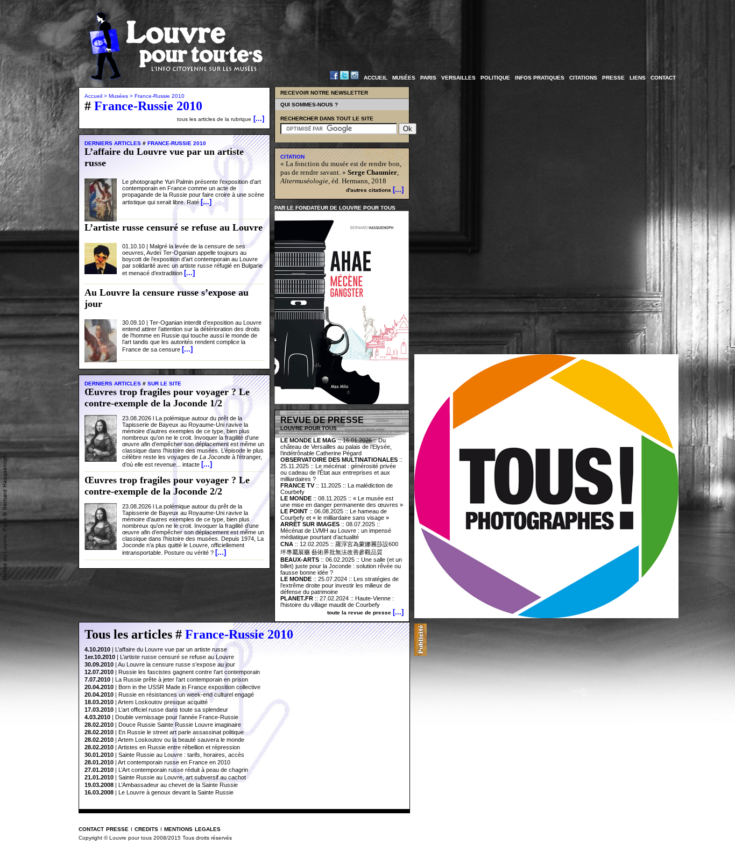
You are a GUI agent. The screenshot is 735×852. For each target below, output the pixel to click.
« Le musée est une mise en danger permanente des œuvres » (341, 501)
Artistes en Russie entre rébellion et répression (179, 747)
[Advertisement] (553, 640)
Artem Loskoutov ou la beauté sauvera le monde (181, 739)
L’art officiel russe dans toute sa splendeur (173, 709)
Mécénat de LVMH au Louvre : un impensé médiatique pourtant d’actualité (335, 533)
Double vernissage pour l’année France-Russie (176, 717)
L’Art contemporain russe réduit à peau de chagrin (183, 770)
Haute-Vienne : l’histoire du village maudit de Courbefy (337, 601)
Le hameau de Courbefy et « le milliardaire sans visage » (334, 514)
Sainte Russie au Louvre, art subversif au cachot (182, 777)
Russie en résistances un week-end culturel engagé (186, 694)
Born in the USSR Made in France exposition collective (189, 687)
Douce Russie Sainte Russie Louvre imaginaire (179, 724)
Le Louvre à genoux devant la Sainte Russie (176, 792)
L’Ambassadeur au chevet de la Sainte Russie (178, 785)
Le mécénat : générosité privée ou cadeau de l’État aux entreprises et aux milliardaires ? (338, 472)
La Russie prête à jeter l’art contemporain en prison (181, 679)
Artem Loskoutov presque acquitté (163, 702)
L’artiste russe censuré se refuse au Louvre (177, 657)
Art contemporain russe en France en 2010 (174, 762)
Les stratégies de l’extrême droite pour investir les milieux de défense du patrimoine (339, 585)
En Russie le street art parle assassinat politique (181, 732)
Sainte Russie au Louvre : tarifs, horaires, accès (181, 754)
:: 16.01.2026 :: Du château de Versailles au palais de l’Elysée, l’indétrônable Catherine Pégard (336, 446)
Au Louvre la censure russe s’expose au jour (176, 664)
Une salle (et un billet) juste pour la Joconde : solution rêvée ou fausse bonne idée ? (341, 566)
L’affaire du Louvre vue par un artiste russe (171, 649)
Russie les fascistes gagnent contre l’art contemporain (189, 672)
